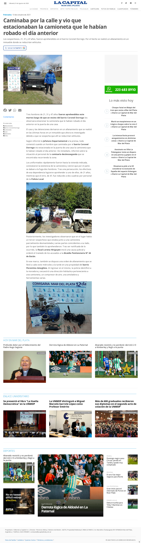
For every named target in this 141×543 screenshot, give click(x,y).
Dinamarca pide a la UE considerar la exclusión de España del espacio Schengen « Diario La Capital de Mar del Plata (121, 171)
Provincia (44, 9)
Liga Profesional (46, 504)
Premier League (112, 500)
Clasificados (122, 9)
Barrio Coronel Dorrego (12, 128)
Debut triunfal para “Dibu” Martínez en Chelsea (115, 505)
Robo (6, 136)
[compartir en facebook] (5, 110)
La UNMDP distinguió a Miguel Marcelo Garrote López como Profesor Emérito (67, 404)
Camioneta (8, 130)
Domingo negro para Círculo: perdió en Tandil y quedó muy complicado (115, 461)
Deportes (54, 9)
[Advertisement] (121, 68)
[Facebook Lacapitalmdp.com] (122, 3)
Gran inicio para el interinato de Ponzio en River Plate (116, 490)
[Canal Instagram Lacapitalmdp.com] (135, 3)
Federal (30, 465)
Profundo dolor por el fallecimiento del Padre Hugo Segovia (21, 346)
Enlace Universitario (37, 413)
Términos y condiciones (45, 540)
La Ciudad (34, 9)
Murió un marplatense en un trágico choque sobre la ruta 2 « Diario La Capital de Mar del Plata (121, 125)
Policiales (84, 9)
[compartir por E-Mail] (20, 110)
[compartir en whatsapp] (15, 110)
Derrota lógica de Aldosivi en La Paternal (68, 345)
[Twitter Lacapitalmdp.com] (126, 3)
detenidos (8, 134)
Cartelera (94, 9)
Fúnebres (134, 9)
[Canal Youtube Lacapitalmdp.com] (130, 3)
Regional (110, 472)
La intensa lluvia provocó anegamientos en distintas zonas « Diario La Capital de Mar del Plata (121, 139)
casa (6, 132)
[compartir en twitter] (10, 110)
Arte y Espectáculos (69, 9)
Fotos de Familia (108, 9)
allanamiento (9, 126)
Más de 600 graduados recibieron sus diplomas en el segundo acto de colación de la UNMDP (115, 404)
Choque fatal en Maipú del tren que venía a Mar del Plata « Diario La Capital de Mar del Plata (121, 111)
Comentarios (8, 117)
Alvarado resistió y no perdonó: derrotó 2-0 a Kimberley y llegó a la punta (115, 346)
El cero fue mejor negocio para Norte (115, 475)
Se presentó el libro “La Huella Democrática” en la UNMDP (20, 402)
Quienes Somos (30, 540)
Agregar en (15, 48)
